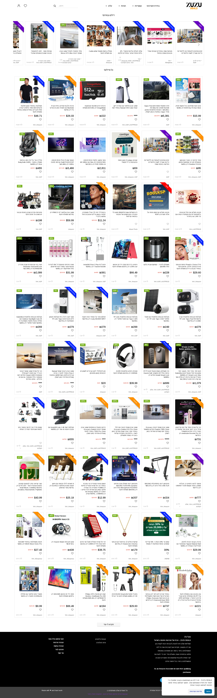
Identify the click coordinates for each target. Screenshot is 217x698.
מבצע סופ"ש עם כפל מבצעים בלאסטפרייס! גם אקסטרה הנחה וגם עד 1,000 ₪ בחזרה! (188, 214)
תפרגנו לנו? (59, 649)
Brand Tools (133, 229)
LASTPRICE (136, 61)
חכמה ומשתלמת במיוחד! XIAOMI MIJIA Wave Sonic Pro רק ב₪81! (30, 543)
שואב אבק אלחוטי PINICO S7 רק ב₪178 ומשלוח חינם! (62, 213)
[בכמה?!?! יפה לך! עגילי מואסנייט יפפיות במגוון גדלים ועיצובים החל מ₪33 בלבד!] (92, 197)
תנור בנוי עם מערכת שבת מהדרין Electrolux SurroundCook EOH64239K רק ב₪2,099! (30, 267)
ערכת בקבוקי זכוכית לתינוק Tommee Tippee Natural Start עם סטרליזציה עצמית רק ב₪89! (189, 544)
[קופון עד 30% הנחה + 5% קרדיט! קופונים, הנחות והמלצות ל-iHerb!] (156, 526)
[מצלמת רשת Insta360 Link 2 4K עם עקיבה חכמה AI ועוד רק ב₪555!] (61, 411)
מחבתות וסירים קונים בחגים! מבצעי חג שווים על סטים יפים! (29, 213)
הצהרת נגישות (59, 646)
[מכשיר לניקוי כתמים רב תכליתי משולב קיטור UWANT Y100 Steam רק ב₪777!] (188, 468)
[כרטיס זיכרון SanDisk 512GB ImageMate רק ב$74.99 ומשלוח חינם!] (93, 90)
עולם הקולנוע (125, 62)
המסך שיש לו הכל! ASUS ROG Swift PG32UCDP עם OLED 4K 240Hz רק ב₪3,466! (62, 162)
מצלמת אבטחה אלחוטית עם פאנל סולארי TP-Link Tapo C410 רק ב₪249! (157, 319)
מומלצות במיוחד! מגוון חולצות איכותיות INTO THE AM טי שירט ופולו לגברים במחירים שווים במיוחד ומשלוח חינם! (29, 109)
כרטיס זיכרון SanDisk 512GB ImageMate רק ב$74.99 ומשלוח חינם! (94, 108)
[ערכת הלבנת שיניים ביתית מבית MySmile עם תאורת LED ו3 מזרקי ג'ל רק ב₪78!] (61, 90)
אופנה (108, 60)
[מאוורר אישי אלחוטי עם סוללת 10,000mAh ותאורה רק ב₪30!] (29, 578)
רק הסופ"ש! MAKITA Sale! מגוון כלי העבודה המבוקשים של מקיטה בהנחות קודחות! (125, 214)
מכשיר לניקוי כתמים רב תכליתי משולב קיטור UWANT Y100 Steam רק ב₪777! (188, 486)
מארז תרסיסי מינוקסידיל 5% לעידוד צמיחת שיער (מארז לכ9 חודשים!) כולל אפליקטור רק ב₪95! (61, 267)
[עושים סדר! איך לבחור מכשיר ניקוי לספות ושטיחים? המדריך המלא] (29, 411)
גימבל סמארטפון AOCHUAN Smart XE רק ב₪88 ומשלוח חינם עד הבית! (124, 595)
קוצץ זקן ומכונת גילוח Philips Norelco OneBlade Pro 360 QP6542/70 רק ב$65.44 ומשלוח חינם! (94, 597)
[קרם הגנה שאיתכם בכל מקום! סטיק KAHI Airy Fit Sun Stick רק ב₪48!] (188, 90)
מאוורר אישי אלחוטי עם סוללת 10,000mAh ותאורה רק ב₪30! (31, 595)
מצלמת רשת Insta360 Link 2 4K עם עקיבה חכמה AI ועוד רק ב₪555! (61, 428)
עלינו (110, 6)
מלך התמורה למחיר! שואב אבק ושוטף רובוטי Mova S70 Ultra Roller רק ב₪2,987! (71, 53)
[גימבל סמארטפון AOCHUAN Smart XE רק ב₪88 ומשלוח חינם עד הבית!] (124, 578)
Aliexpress (168, 62)
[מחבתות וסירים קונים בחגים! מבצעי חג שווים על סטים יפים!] (29, 197)
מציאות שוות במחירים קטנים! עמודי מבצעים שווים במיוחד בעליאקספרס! (159, 53)
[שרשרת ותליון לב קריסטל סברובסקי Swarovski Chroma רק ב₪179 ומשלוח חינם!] (124, 526)
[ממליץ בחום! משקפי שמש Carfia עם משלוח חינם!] (99, 35)
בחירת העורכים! (153, 6)
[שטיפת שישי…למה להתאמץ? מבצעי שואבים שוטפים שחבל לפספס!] (39, 35)
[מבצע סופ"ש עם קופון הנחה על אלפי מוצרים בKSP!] (156, 197)
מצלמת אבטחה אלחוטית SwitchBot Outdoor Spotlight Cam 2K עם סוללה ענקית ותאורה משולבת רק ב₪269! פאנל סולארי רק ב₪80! (29, 320)
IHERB (167, 559)
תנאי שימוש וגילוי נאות (56, 639)
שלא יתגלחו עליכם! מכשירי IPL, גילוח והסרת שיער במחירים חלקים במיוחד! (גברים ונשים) (130, 53)
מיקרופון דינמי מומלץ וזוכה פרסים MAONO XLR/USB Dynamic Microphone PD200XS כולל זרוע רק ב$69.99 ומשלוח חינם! (125, 487)
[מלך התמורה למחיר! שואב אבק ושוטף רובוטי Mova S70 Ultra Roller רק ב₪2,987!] (69, 35)
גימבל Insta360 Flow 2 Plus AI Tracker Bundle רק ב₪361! (95, 266)
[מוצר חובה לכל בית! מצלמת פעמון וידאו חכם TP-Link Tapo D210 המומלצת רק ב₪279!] (61, 301)
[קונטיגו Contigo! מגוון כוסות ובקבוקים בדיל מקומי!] (124, 144)
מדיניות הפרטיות (196, 691)
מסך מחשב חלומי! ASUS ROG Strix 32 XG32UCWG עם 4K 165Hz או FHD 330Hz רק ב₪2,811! (93, 162)
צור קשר (61, 653)
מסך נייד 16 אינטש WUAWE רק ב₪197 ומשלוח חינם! (62, 595)
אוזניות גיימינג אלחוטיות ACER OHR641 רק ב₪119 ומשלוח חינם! (125, 372)
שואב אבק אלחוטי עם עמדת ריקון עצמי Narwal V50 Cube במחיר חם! (124, 107)
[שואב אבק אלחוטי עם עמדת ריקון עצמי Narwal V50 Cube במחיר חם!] (124, 90)
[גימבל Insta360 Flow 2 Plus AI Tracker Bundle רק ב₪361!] (92, 249)
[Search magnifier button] (55, 6)
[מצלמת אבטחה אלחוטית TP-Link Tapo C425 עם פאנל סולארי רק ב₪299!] (124, 301)
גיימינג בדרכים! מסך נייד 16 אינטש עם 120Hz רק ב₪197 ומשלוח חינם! (125, 266)
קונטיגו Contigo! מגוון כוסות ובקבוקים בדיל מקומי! (127, 161)
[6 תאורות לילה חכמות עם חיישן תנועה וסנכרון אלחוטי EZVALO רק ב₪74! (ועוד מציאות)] (60, 468)
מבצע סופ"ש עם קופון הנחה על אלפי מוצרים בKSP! (158, 213)
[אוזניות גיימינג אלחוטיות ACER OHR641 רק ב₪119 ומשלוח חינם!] (124, 355)
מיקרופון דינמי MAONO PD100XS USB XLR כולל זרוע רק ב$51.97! (157, 485)
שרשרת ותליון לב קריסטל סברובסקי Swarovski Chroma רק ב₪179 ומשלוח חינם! (124, 544)
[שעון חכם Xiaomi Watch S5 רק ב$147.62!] (60, 526)
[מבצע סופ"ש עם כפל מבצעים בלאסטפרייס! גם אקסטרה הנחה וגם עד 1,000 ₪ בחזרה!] (188, 197)
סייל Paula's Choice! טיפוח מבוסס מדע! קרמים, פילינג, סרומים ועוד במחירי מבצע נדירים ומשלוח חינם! (188, 267)
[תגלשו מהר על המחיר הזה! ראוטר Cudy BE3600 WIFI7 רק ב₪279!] (93, 301)
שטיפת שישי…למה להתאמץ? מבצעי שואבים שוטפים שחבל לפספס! (41, 53)
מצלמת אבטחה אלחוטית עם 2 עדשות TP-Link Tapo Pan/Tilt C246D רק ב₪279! (190, 319)
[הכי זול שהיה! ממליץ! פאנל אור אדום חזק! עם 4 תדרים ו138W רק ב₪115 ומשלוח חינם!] (92, 526)
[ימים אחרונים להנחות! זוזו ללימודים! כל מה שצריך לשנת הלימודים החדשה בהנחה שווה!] (189, 35)
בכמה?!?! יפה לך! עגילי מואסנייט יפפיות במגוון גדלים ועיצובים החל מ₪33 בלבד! (94, 214)
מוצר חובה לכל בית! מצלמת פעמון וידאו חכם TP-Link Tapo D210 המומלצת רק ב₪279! (61, 319)
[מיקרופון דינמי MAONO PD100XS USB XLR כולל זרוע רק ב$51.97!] (156, 468)
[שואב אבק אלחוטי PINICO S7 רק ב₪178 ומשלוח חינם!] (60, 197)
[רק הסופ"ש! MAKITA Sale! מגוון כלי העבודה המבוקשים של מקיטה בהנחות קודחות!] (124, 197)
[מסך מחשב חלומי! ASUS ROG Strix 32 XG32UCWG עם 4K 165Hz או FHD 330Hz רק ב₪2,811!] (93, 144)
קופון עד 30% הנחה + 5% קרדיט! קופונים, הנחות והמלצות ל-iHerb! (157, 543)
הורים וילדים (197, 60)
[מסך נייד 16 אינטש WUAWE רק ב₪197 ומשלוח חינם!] (61, 578)
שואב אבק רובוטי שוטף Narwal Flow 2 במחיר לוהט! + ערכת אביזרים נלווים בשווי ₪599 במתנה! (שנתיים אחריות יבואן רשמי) (62, 374)
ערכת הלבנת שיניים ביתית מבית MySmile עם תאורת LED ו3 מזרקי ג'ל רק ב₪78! (62, 108)
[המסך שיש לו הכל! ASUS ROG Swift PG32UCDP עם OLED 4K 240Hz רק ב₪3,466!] (61, 144)
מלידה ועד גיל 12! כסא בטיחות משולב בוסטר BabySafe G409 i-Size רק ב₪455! (30, 162)
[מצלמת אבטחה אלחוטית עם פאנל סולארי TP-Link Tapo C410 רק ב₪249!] (156, 301)
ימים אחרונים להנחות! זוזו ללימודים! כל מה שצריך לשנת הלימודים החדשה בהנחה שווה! (189, 53)
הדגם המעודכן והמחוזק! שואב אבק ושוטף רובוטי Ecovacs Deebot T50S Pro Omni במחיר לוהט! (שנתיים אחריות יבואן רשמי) (93, 430)
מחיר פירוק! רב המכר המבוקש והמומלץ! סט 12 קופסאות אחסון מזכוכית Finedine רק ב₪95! (190, 162)
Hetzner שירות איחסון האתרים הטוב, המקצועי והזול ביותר (108, 694)
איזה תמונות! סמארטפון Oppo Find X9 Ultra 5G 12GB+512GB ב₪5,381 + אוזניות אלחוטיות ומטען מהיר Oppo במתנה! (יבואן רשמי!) (156, 109)
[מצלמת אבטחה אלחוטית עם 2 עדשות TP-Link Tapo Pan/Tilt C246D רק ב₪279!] (188, 301)
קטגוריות (138, 6)
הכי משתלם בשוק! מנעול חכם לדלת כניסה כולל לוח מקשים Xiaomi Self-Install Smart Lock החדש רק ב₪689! (156, 374)
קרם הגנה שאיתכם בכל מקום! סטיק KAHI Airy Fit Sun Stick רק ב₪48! (188, 107)
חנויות (123, 6)
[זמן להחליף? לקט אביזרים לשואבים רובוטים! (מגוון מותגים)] (93, 355)
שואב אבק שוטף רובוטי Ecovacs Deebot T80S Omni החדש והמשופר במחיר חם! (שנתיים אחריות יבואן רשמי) (156, 430)
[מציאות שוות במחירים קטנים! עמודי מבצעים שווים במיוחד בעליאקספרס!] (159, 35)
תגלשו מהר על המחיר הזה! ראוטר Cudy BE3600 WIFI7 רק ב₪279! (94, 318)
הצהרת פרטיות (58, 642)
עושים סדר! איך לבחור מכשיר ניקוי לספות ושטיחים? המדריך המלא (30, 428)
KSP (194, 62)
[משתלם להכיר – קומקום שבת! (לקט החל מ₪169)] (156, 249)
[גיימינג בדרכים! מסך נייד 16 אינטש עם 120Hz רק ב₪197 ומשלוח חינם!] (124, 249)
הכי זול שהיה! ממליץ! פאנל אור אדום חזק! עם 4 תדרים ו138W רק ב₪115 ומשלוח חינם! (93, 544)
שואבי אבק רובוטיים (74, 59)
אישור (208, 691)
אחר (169, 60)
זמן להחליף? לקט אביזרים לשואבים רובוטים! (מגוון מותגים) (93, 372)
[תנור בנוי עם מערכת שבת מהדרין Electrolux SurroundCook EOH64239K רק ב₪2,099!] (29, 249)
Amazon (124, 61)
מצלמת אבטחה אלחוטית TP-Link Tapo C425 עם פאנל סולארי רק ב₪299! (125, 319)
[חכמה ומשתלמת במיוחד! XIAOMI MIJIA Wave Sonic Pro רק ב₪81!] (29, 526)
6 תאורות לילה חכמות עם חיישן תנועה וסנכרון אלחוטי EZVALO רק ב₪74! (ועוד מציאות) (62, 486)
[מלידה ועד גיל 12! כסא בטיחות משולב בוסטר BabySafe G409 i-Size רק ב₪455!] (29, 144)
